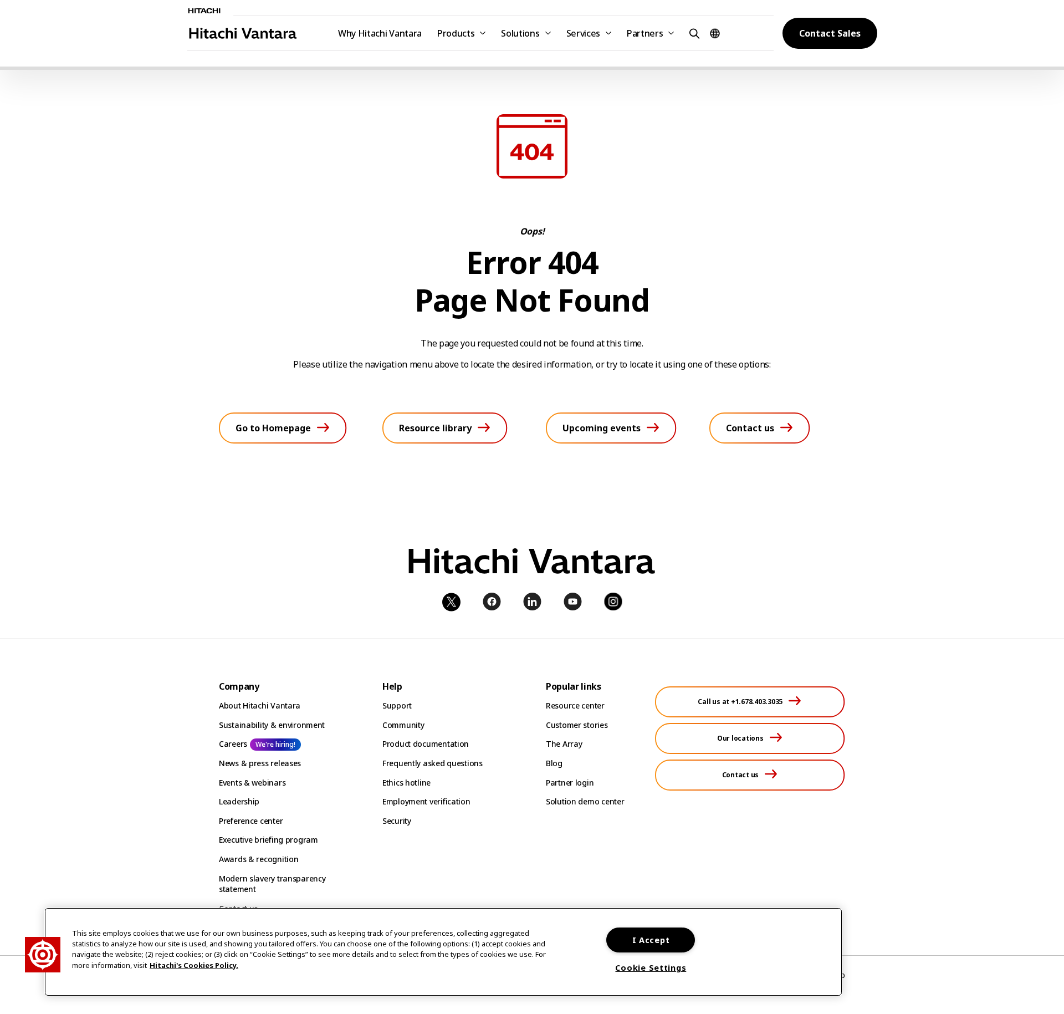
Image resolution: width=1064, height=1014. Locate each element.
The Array (564, 743)
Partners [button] (645, 33)
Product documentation (425, 743)
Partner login (570, 782)
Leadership (239, 801)
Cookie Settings (650, 967)
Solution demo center (585, 801)
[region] (443, 952)
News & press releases (260, 763)
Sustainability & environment (272, 725)
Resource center (575, 705)
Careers (233, 743)
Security (396, 821)
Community (403, 725)
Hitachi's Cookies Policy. (194, 965)
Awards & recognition (258, 859)
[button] (693, 33)
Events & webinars (252, 782)
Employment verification (426, 801)
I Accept (651, 940)
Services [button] (583, 33)
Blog (554, 763)
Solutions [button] (520, 33)
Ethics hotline (406, 782)
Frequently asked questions (432, 763)
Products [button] (455, 33)
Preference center (251, 821)
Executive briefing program (268, 839)
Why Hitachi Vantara (380, 33)
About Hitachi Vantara (259, 705)
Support (397, 705)
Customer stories (577, 725)
